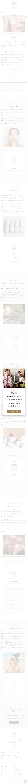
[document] (14, 392)
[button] (23, 370)
